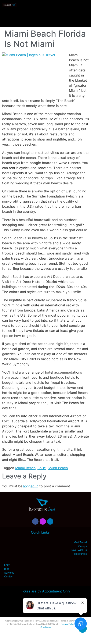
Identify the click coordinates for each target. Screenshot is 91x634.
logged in (30, 486)
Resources (80, 553)
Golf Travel (80, 542)
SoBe (41, 468)
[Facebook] (35, 521)
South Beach (58, 468)
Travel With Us (78, 550)
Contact (8, 576)
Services (9, 572)
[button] (45, 14)
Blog (7, 568)
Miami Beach (25, 468)
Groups (82, 546)
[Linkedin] (50, 521)
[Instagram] (43, 521)
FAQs (7, 565)
